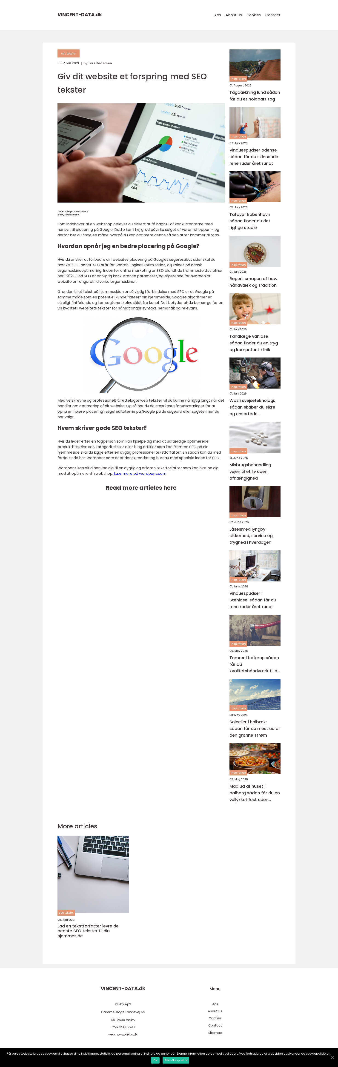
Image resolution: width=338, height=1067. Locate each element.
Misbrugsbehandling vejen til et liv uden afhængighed (250, 471)
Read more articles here (141, 488)
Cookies (253, 15)
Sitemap (215, 1032)
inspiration (238, 79)
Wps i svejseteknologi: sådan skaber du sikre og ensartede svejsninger (252, 407)
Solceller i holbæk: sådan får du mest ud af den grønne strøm (254, 728)
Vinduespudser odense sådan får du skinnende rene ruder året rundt (253, 156)
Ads (217, 15)
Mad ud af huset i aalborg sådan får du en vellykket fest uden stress (254, 793)
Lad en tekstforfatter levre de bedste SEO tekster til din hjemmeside (88, 931)
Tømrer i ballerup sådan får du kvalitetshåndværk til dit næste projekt (254, 664)
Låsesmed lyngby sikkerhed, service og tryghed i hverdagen (251, 535)
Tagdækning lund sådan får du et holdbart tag (254, 95)
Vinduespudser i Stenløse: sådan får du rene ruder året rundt (252, 599)
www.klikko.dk (127, 1034)
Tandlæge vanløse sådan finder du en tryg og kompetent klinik (253, 342)
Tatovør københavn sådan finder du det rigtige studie (249, 221)
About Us (234, 15)
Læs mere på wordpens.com (140, 473)
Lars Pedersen (100, 63)
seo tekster (68, 53)
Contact (273, 15)
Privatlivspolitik (176, 1060)
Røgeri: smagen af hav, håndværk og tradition (253, 282)
